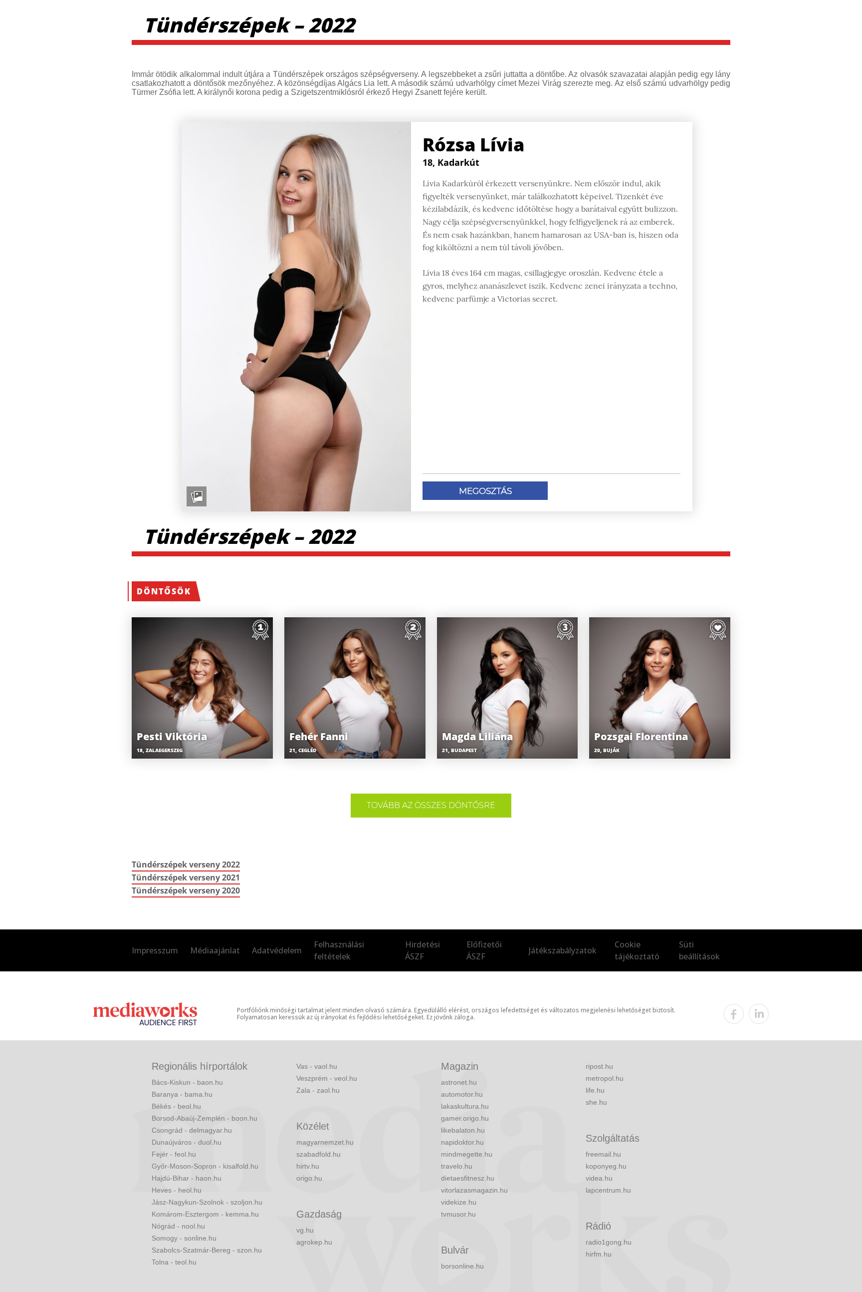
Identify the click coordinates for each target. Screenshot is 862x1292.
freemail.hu (603, 1154)
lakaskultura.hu (465, 1106)
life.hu (595, 1090)
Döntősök (164, 591)
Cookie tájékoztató (637, 950)
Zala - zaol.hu (318, 1090)
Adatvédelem (277, 950)
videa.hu (599, 1178)
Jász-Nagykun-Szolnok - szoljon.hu (207, 1202)
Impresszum (155, 950)
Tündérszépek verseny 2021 (186, 877)
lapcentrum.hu (608, 1190)
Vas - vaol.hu (316, 1066)
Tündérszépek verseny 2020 (186, 890)
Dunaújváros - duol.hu (186, 1142)
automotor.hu (462, 1094)
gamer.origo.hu (465, 1118)
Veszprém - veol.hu (326, 1078)
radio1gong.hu (609, 1242)
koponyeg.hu (606, 1166)
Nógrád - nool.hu (178, 1226)
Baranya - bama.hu (182, 1094)
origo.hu (309, 1178)
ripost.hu (599, 1066)
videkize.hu (458, 1202)
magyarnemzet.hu (325, 1142)
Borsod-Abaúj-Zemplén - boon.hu (204, 1118)
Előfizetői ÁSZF (484, 950)
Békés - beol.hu (176, 1106)
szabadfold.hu (318, 1154)
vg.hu (305, 1230)
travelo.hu (456, 1166)
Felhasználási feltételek (339, 950)
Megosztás (485, 491)
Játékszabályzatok (563, 950)
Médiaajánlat (215, 950)
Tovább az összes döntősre (431, 805)
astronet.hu (459, 1082)
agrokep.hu (314, 1242)
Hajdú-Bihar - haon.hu (186, 1178)
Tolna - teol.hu (174, 1262)
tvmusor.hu (458, 1214)
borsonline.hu (462, 1266)
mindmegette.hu (466, 1154)
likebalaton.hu (463, 1130)
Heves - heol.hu (177, 1190)
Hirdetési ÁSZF (422, 950)
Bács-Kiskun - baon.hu (187, 1082)
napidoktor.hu (462, 1142)
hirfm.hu (599, 1254)
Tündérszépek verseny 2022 (186, 864)
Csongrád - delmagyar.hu (192, 1130)
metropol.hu (605, 1078)
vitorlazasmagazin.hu (474, 1190)
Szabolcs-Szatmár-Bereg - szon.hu (207, 1250)
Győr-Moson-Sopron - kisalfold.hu (205, 1166)
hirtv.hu (307, 1166)
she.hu (596, 1102)
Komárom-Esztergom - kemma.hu (205, 1214)
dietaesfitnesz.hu (467, 1178)
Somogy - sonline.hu (184, 1238)
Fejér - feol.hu (174, 1154)
